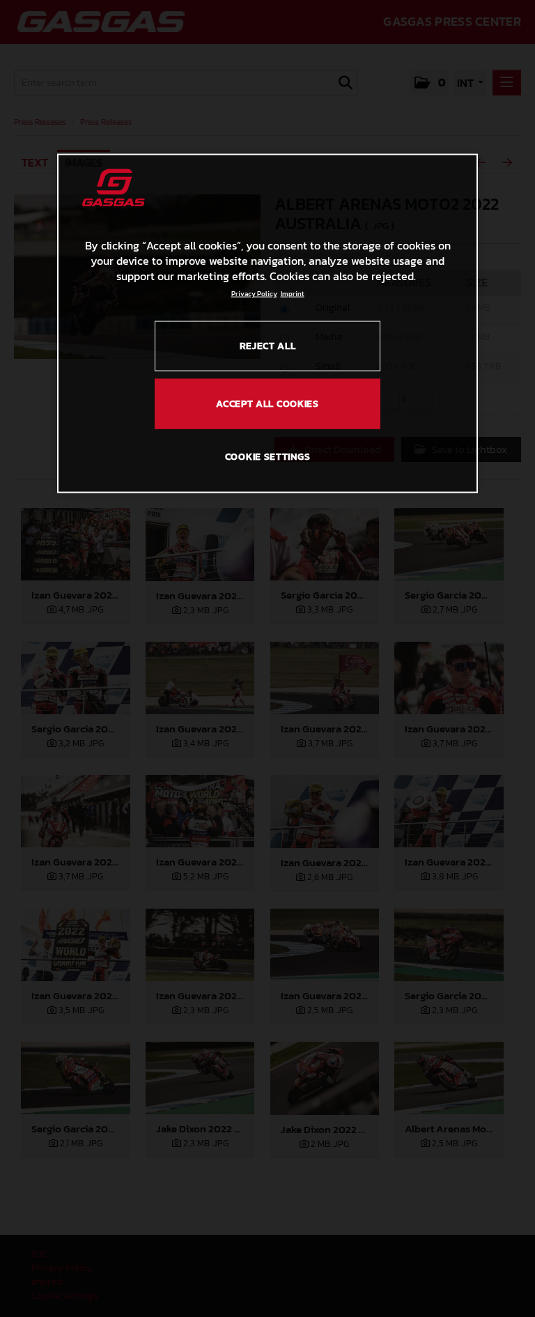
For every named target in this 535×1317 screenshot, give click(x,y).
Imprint (292, 293)
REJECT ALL (268, 345)
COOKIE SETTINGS (268, 456)
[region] (267, 323)
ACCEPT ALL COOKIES (267, 403)
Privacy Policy (254, 293)
